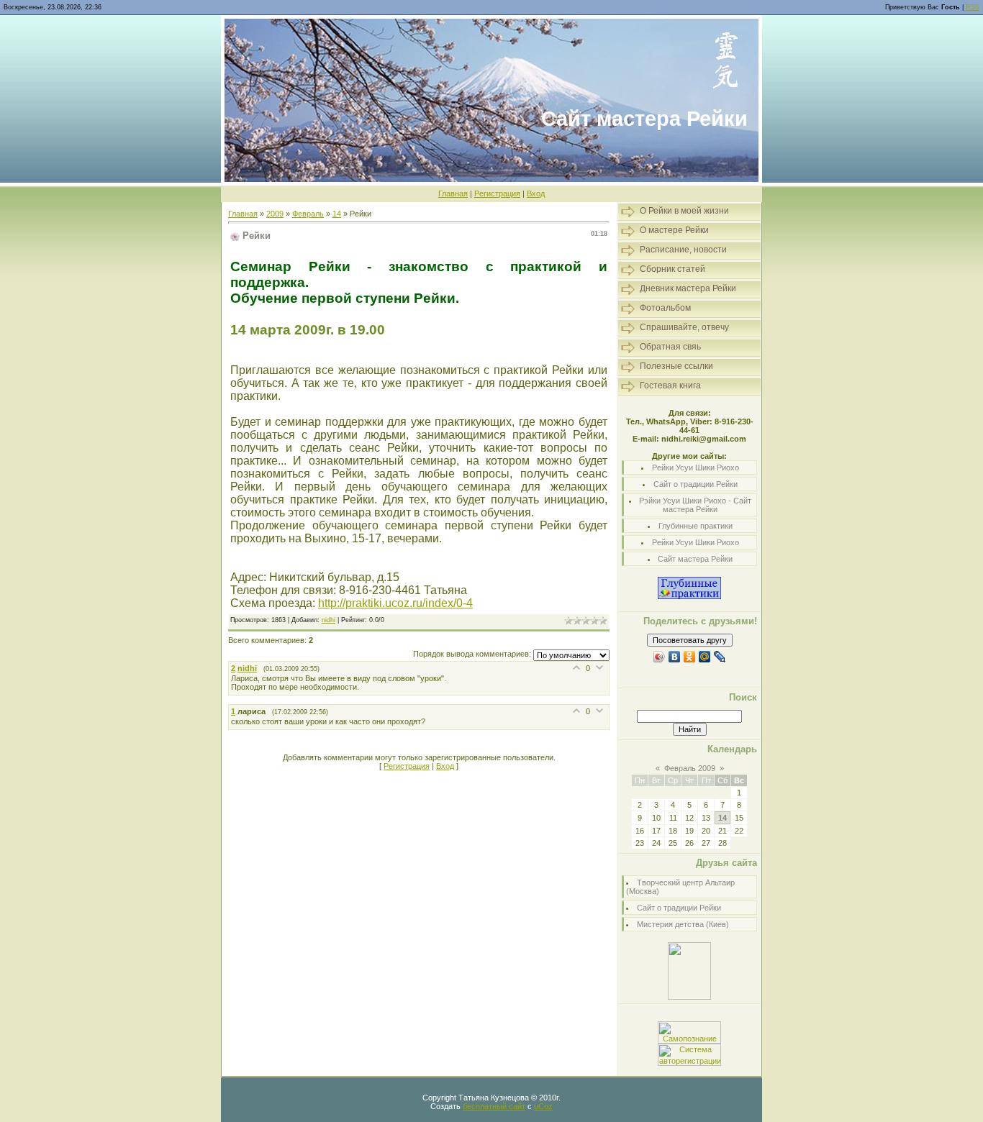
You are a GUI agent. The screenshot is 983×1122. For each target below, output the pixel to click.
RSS (972, 7)
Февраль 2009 (689, 768)
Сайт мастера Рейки (695, 559)
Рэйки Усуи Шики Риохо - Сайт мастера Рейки (695, 505)
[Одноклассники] (689, 656)
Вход (536, 193)
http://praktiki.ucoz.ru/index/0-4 (395, 603)
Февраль (308, 213)
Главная (453, 193)
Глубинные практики (695, 525)
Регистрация (497, 193)
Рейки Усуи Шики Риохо (695, 467)
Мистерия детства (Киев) (683, 924)
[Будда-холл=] (689, 997)
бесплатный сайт (494, 1106)
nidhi (328, 620)
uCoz (543, 1106)
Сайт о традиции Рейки (695, 484)
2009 (275, 213)
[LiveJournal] (720, 656)
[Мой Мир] (704, 656)
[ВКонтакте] (674, 656)
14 (336, 213)
